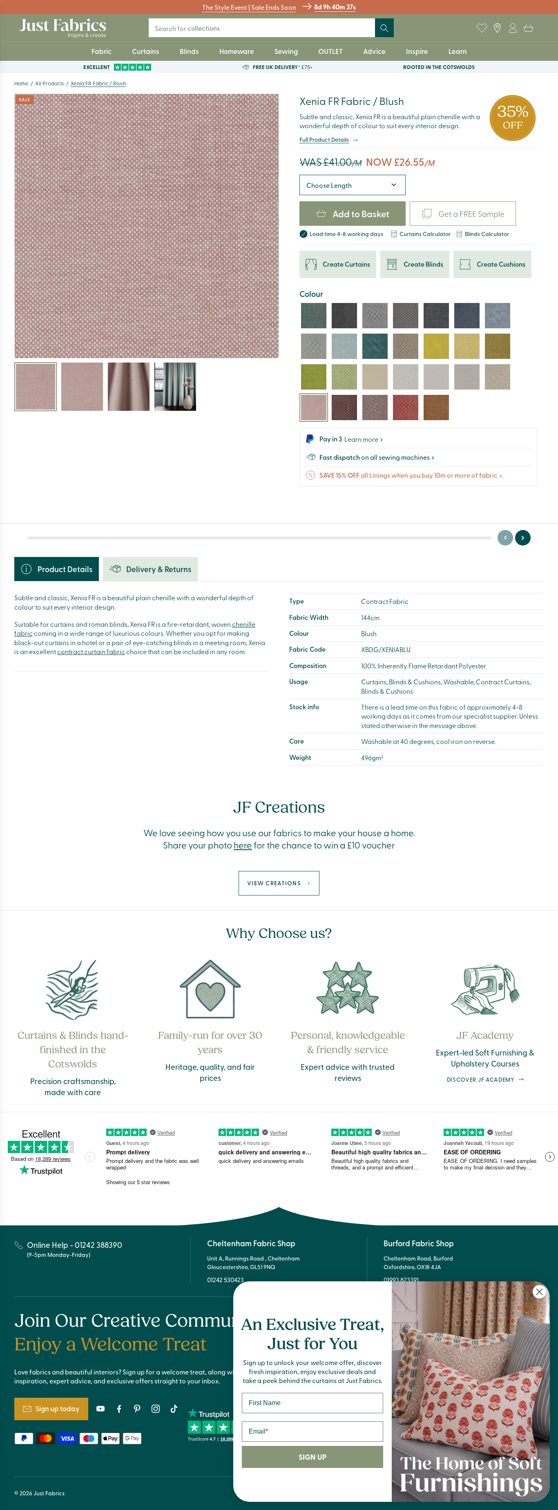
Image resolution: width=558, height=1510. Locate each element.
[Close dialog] (539, 1292)
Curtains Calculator (425, 234)
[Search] (384, 28)
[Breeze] (313, 346)
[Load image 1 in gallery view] (35, 386)
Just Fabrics (49, 1493)
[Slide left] (505, 538)
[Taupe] (497, 377)
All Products (49, 83)
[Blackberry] (344, 407)
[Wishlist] (481, 28)
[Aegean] (467, 315)
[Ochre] (467, 346)
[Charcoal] (405, 315)
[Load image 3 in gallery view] (128, 386)
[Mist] (436, 377)
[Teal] (313, 315)
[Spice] (436, 407)
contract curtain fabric (91, 651)
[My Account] (513, 28)
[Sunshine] (436, 346)
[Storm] (497, 315)
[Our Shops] (497, 28)
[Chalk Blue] (344, 346)
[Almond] (375, 377)
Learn (458, 51)
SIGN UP (312, 1457)
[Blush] (313, 407)
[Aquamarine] (375, 346)
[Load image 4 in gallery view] (175, 386)
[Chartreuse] (497, 346)
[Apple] (344, 377)
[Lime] (313, 377)
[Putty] (467, 377)
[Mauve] (375, 407)
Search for (187, 28)
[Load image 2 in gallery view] (82, 386)
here (243, 845)
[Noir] (344, 315)
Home (21, 83)
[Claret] (405, 407)
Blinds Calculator (487, 234)
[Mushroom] (405, 346)
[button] (528, 28)
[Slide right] (523, 538)
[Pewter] (375, 315)
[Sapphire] (436, 315)
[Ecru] (405, 377)
